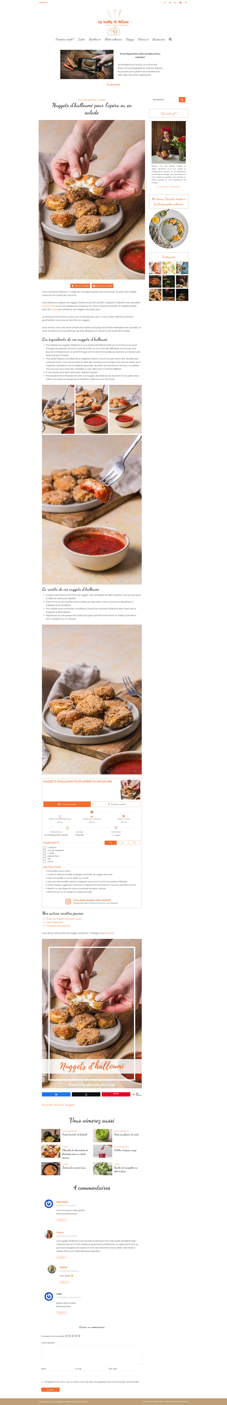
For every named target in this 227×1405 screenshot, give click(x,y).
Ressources (159, 39)
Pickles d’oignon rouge (125, 1150)
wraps (54, 309)
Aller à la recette (81, 286)
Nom (44, 1368)
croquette (48, 1105)
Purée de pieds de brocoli (74, 1134)
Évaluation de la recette (52, 1336)
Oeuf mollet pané (54, 922)
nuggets (70, 1105)
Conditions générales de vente (176, 1402)
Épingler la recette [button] (118, 804)
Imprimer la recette (103, 286)
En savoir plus (113, 84)
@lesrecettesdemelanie (95, 903)
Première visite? (65, 39)
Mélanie (63, 1267)
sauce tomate (48, 306)
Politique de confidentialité (153, 1402)
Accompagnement (87, 100)
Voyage (130, 39)
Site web (113, 1368)
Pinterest (110, 933)
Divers (142, 39)
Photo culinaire (113, 39)
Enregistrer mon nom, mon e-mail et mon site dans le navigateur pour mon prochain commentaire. (91, 1382)
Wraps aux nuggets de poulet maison (64, 919)
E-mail (78, 1368)
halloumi (60, 1105)
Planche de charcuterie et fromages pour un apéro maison (75, 1154)
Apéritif (101, 100)
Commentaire (48, 1343)
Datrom (60, 1232)
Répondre (61, 1220)
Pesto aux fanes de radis (126, 1134)
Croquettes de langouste (58, 926)
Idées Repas (62, 1202)
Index (81, 39)
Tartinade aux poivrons (74, 1167)
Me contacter (175, 187)
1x (111, 843)
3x (134, 843)
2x (122, 843)
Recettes (93, 39)
